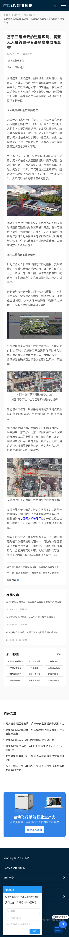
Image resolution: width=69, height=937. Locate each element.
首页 (6, 14)
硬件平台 (9, 877)
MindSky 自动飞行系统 (17, 858)
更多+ (60, 654)
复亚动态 (28, 14)
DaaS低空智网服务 (14, 868)
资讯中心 (16, 14)
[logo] (18, 5)
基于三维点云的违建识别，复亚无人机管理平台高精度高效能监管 (34, 20)
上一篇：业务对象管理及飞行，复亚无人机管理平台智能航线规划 (34, 566)
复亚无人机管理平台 (32, 518)
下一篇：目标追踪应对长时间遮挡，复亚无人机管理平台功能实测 (34, 573)
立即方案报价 (34, 829)
